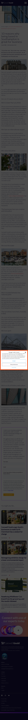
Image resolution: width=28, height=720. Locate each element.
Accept (14, 360)
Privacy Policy (14, 367)
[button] (25, 352)
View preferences (14, 364)
